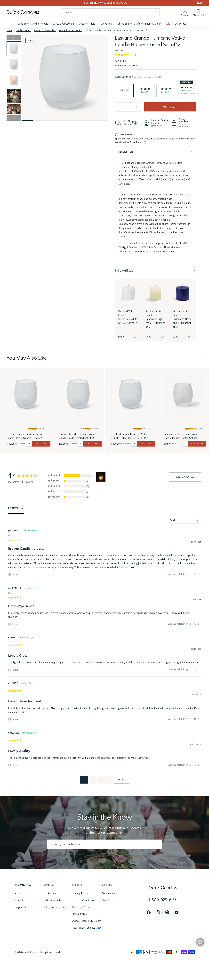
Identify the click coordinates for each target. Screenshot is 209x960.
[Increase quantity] (136, 107)
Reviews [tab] (13, 508)
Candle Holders (23, 30)
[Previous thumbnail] (14, 37)
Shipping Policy (80, 907)
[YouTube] (176, 912)
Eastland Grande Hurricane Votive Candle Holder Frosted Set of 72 (25, 436)
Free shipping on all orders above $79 (104, 3)
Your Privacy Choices (83, 927)
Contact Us (20, 900)
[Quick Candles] (22, 12)
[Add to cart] (135, 337)
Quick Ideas (107, 900)
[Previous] (187, 270)
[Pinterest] (167, 912)
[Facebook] (149, 912)
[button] (23, 23)
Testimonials (108, 893)
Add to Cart (170, 107)
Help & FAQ (21, 907)
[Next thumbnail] (14, 118)
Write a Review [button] (185, 477)
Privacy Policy (80, 893)
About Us (19, 893)
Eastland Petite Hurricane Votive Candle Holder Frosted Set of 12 (181, 436)
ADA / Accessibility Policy (86, 920)
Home (9, 30)
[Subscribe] (156, 844)
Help (199, 3)
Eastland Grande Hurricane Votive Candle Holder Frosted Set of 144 (129, 436)
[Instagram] (158, 912)
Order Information (53, 900)
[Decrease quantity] (119, 107)
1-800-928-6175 (163, 900)
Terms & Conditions (83, 900)
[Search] (156, 12)
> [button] (121, 779)
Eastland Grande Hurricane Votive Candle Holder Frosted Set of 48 (77, 436)
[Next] (194, 270)
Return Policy (79, 914)
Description (125, 152)
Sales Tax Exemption (54, 907)
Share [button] (15, 574)
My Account (50, 893)
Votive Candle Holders (45, 30)
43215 (149, 138)
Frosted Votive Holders (70, 30)
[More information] (145, 142)
